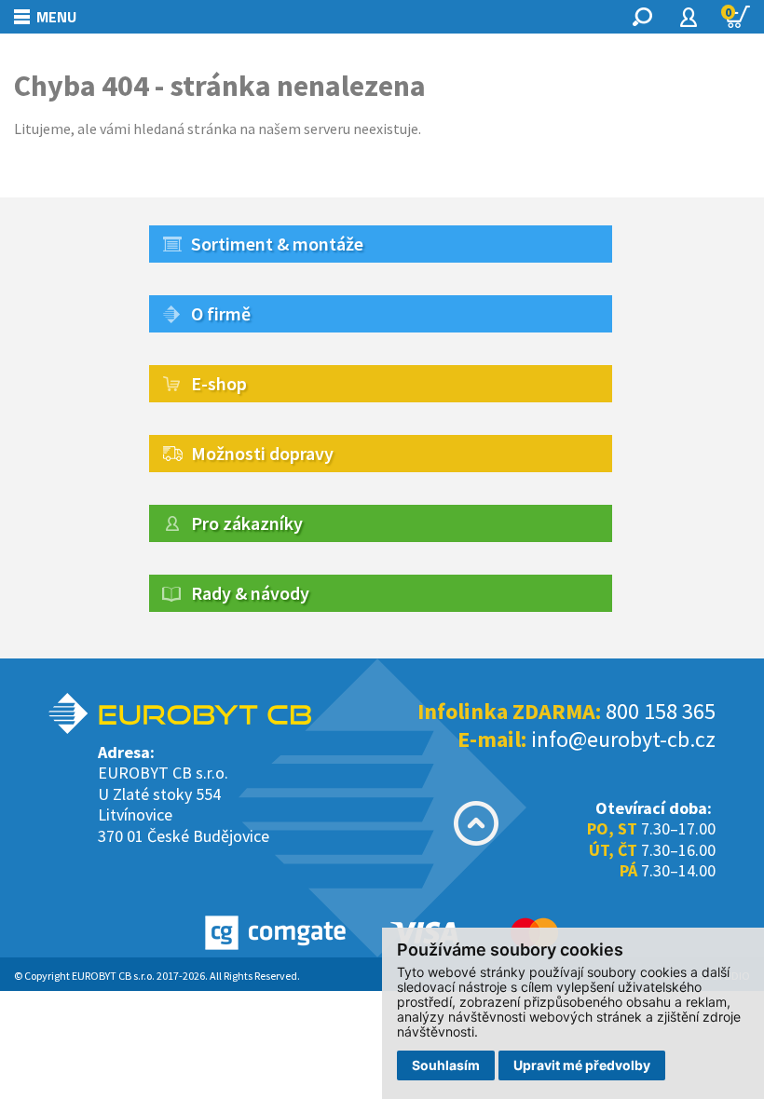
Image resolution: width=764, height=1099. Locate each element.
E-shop (219, 383)
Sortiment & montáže (277, 243)
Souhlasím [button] (446, 1065)
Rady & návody (250, 592)
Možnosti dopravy (262, 453)
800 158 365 (661, 711)
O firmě (221, 313)
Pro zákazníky (247, 523)
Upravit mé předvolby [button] (581, 1065)
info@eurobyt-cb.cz (623, 739)
